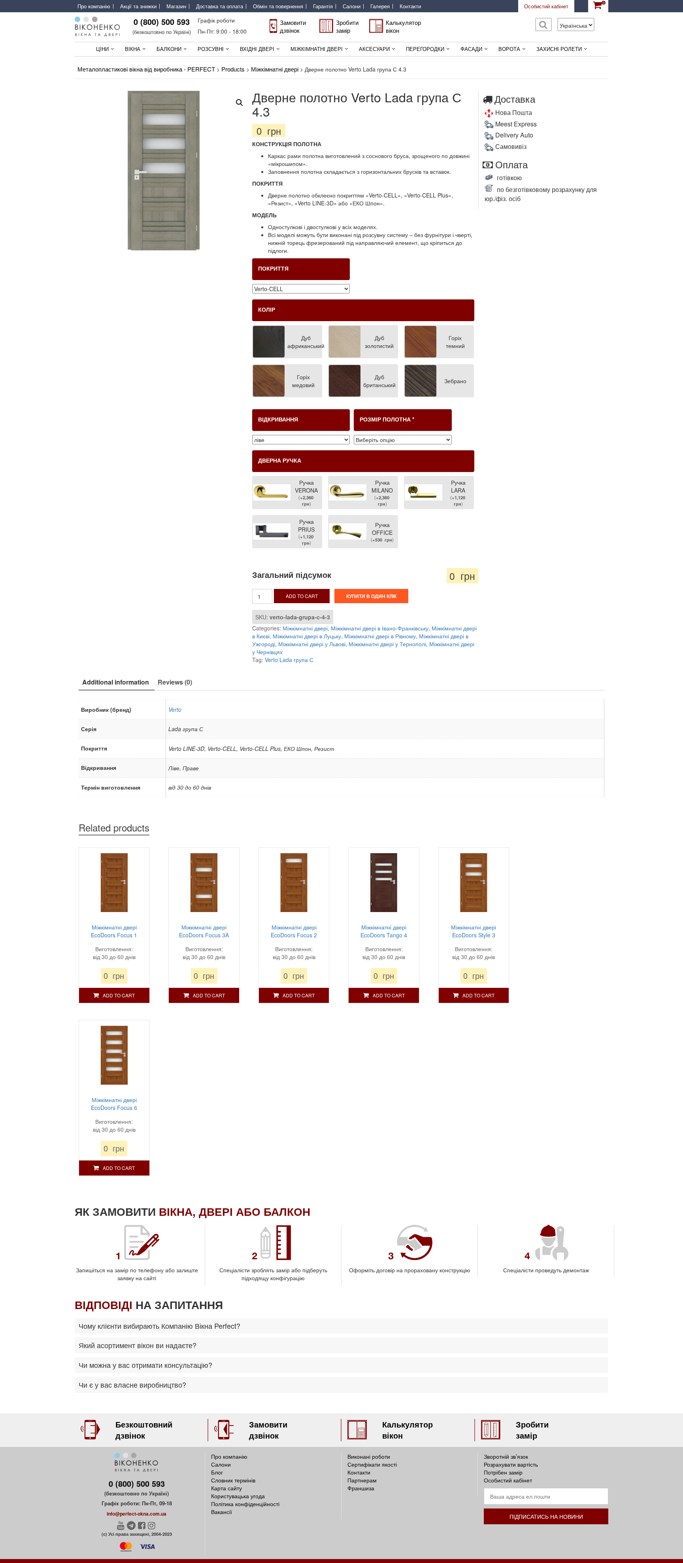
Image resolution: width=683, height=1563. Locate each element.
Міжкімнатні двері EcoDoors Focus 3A (204, 931)
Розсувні (211, 49)
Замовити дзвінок (293, 26)
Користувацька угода (238, 1496)
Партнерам (362, 1480)
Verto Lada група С (289, 660)
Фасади (471, 49)
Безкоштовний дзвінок (143, 1429)
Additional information (115, 682)
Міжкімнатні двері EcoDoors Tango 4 (383, 931)
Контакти (410, 6)
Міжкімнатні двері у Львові (311, 644)
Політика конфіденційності (245, 1504)
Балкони (169, 49)
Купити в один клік (371, 596)
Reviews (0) (175, 682)
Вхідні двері (257, 49)
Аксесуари (374, 49)
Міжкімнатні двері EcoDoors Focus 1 (114, 931)
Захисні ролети (559, 49)
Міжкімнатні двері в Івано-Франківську (379, 628)
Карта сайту (226, 1488)
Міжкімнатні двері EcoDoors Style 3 (473, 931)
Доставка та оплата (219, 6)
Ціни (102, 49)
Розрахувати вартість (511, 1464)
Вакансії (221, 1512)
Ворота (509, 49)
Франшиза (360, 1488)
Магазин (176, 6)
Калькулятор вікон (403, 26)
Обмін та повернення (278, 6)
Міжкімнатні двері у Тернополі (387, 644)
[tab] (116, 683)
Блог (217, 1472)
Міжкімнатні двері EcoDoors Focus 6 (114, 1104)
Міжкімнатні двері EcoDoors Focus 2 (294, 931)
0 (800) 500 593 (162, 21)
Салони (351, 6)
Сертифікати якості (372, 1464)
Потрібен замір (503, 1472)
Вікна (132, 49)
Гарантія (323, 6)
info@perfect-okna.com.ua (136, 1513)
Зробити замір (347, 26)
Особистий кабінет (546, 6)
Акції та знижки (138, 6)
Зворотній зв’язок (506, 1456)
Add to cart (302, 595)
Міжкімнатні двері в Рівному (380, 636)
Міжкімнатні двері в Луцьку (307, 636)
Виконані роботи (368, 1456)
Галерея (380, 6)
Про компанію (93, 6)
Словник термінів (233, 1480)
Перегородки (425, 49)
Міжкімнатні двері (317, 49)
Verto (174, 709)
